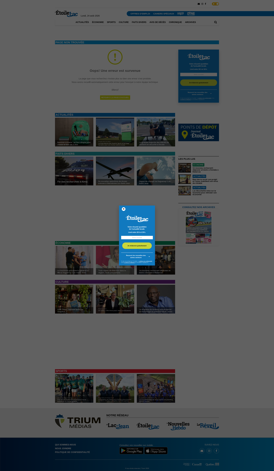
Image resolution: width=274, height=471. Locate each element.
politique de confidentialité (145, 261)
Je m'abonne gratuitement (137, 246)
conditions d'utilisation (129, 262)
